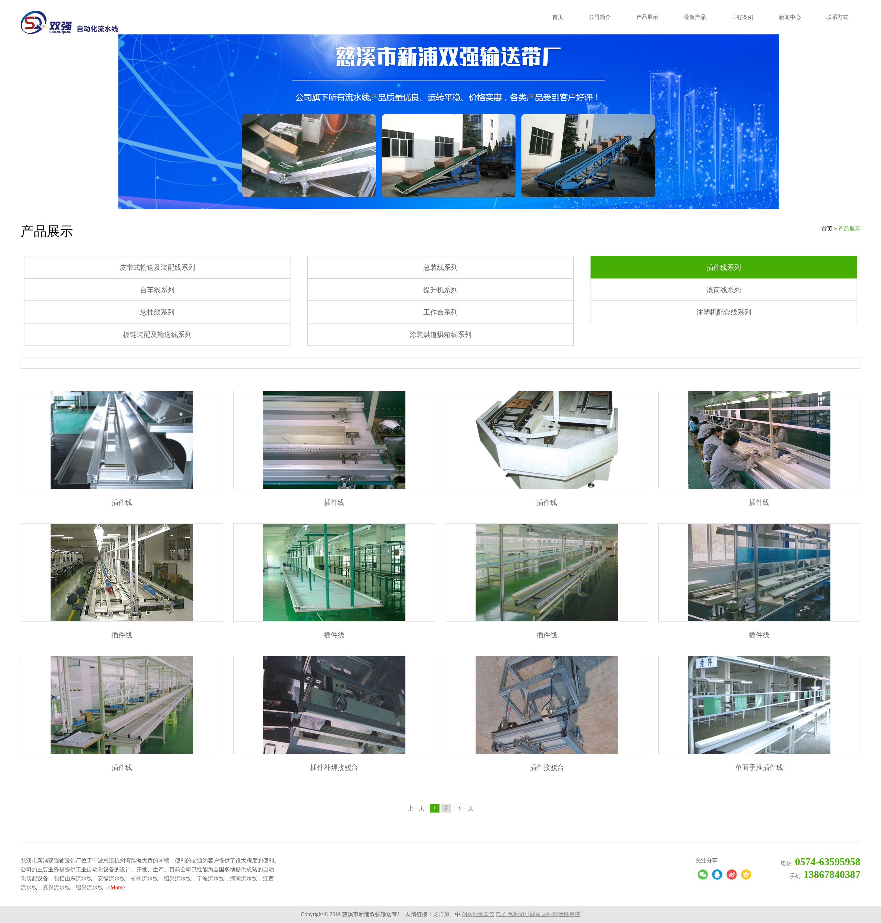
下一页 (465, 808)
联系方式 (837, 17)
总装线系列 (440, 267)
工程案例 (742, 17)
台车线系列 (157, 290)
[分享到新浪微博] (731, 874)
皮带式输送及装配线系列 (157, 267)
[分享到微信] (703, 874)
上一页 (416, 808)
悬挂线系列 (157, 312)
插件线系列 (724, 267)
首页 (557, 17)
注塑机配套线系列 (723, 312)
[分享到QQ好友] (717, 874)
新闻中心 (790, 17)
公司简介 (600, 17)
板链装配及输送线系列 (157, 334)
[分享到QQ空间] (746, 874)
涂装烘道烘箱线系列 (440, 334)
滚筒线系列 (724, 290)
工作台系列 (440, 312)
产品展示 (647, 17)
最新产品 (695, 17)
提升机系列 (440, 290)
